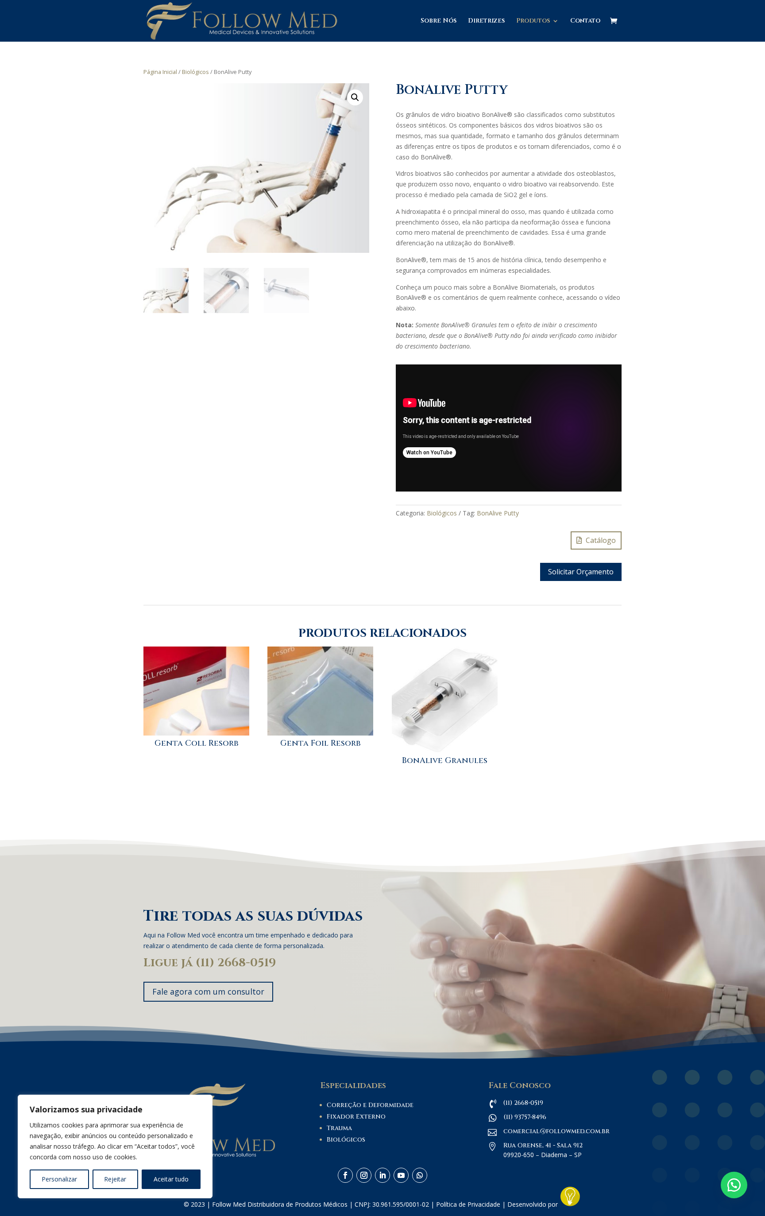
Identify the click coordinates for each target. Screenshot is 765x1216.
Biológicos (195, 72)
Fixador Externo (356, 1116)
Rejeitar (115, 1179)
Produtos (533, 21)
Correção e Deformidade (370, 1105)
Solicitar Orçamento (581, 572)
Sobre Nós (438, 21)
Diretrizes (486, 21)
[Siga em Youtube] (401, 1175)
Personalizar (59, 1179)
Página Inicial (160, 72)
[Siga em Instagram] (363, 1175)
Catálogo (601, 540)
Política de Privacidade (468, 1204)
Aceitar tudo (171, 1179)
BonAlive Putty (498, 513)
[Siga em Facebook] (345, 1175)
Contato (585, 21)
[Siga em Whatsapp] (419, 1175)
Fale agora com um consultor (208, 991)
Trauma (339, 1128)
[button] (355, 97)
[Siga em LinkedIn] (382, 1175)
